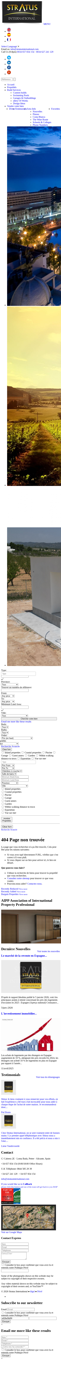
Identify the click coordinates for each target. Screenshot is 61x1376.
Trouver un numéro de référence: (16, 687)
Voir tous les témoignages (48, 1077)
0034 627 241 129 (44, 52)
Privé (39, 1291)
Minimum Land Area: (11, 704)
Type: (4, 670)
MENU (47, 24)
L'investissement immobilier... (19, 1013)
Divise (12, 109)
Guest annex (18, 755)
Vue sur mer (40, 758)
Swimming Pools (21, 95)
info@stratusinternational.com (24, 49)
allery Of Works (20, 100)
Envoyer (5, 1262)
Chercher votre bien (29, 719)
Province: (5, 682)
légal (32, 1291)
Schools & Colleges (42, 122)
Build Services (14, 90)
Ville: (3, 713)
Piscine (49, 752)
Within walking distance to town (19, 807)
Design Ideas (19, 103)
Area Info (31, 109)
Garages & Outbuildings (24, 98)
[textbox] (19, 674)
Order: (4, 735)
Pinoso (36, 114)
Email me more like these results (16, 721)
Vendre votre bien (15, 106)
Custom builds (20, 92)
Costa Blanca (39, 117)
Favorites (55, 109)
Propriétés (11, 87)
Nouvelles (37, 111)
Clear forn (6, 749)
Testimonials (21, 109)
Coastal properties (33, 752)
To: (2, 698)
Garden (31, 755)
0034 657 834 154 (25, 52)
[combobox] (18, 674)
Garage (8, 798)
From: (4, 693)
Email (4, 1309)
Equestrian (25, 758)
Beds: (4, 724)
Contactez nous (34, 883)
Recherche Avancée (10, 746)
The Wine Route (40, 119)
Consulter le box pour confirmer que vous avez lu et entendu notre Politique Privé (27, 1266)
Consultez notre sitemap (18, 878)
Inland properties (12, 752)
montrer (6, 819)
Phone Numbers (40, 125)
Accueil (10, 84)
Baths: (4, 730)
